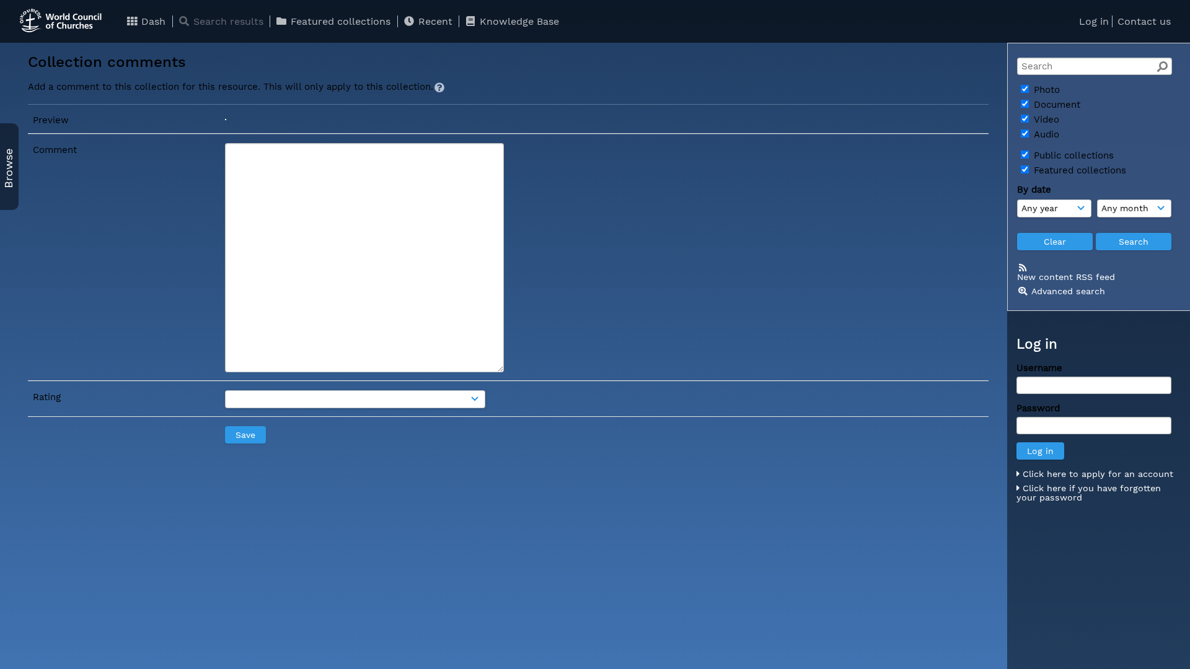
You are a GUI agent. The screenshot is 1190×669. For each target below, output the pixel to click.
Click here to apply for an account (1096, 474)
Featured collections (339, 21)
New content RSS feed (1066, 277)
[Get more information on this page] (439, 88)
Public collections (1072, 155)
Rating (47, 397)
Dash (151, 21)
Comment (55, 149)
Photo (1045, 89)
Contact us (1144, 21)
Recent (433, 21)
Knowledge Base (518, 21)
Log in (1094, 21)
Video (1045, 119)
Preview (51, 120)
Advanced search (1068, 291)
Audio (1045, 134)
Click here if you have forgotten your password (1088, 493)
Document (1055, 104)
